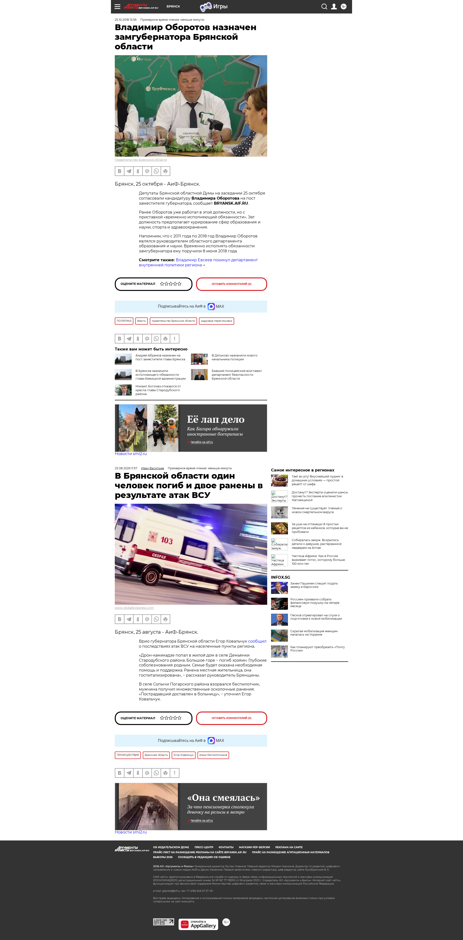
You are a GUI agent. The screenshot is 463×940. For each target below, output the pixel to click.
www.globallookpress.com (134, 608)
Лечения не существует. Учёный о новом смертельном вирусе (317, 510)
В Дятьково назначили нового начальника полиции (235, 357)
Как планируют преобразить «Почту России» (317, 648)
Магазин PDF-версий (254, 847)
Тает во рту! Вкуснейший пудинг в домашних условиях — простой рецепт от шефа (317, 480)
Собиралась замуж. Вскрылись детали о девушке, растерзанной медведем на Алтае (316, 544)
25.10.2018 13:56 (125, 19)
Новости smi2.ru (131, 453)
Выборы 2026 (162, 857)
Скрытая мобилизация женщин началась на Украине (314, 633)
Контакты (226, 847)
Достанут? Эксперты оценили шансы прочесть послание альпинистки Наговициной (320, 496)
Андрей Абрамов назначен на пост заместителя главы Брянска (160, 357)
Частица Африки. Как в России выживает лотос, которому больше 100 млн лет (318, 559)
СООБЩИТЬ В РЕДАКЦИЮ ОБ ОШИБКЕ (204, 857)
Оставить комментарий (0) (232, 284)
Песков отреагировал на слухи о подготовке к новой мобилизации (316, 617)
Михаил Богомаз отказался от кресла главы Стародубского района (158, 390)
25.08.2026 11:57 (126, 468)
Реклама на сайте (289, 847)
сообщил (257, 641)
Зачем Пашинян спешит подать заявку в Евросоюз (314, 585)
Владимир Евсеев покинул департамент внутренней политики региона (198, 262)
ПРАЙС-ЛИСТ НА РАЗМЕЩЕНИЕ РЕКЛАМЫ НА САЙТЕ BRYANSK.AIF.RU (199, 852)
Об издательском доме (171, 847)
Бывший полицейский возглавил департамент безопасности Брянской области (237, 374)
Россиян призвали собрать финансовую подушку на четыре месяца (314, 603)
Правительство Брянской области (141, 159)
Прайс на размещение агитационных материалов (290, 852)
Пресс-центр (204, 847)
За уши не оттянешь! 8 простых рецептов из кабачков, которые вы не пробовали (320, 528)
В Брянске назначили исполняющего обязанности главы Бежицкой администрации (161, 374)
